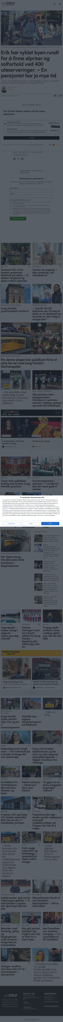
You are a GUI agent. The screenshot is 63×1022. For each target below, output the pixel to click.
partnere (32, 505)
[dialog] (31, 511)
